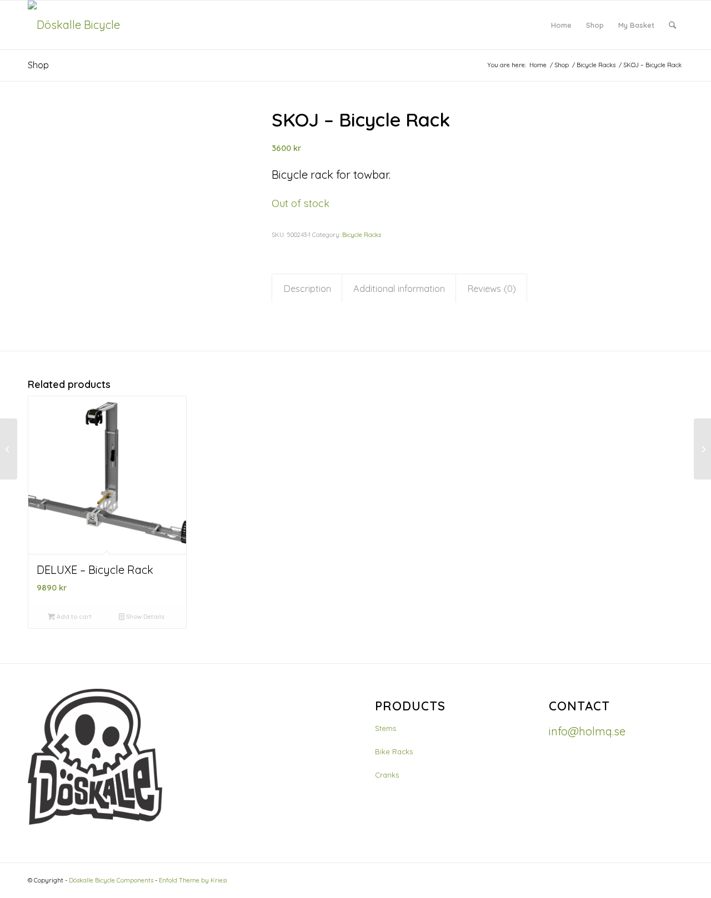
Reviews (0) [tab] (491, 288)
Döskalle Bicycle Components (111, 880)
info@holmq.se (587, 731)
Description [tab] (307, 288)
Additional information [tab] (399, 288)
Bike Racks (394, 751)
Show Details (144, 616)
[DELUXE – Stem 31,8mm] (8, 449)
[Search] (672, 25)
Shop (38, 64)
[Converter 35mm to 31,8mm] (702, 449)
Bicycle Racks (361, 235)
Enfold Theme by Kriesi (193, 880)
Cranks (387, 774)
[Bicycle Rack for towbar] (136, 199)
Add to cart (73, 616)
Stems (385, 728)
